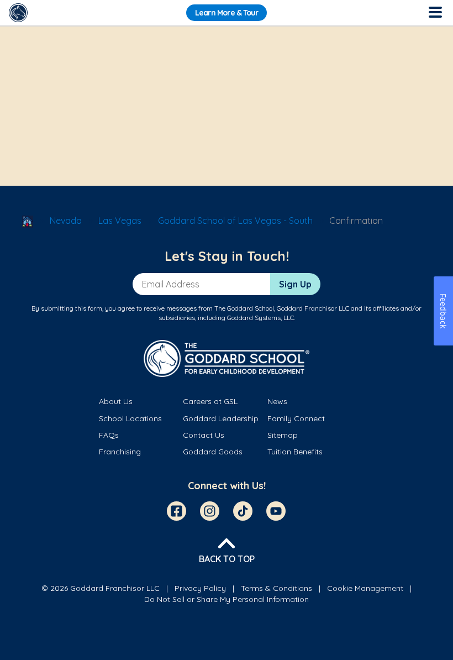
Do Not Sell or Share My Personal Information (226, 599)
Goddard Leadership (221, 418)
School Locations (130, 418)
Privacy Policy (200, 588)
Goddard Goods (213, 452)
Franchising (120, 452)
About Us (116, 401)
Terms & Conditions (276, 588)
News (277, 401)
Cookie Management (365, 588)
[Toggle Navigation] (434, 12)
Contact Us (203, 435)
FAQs (109, 435)
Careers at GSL (210, 401)
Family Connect (296, 418)
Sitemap (282, 435)
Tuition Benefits (295, 452)
